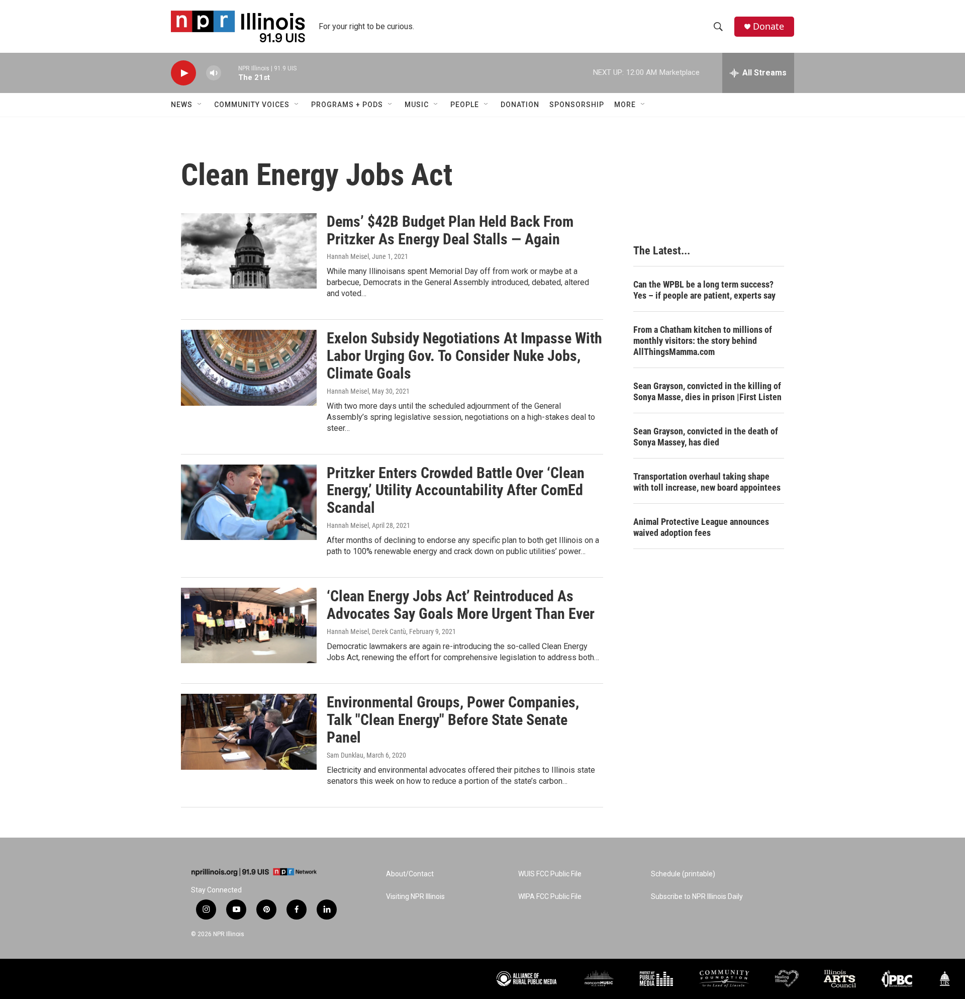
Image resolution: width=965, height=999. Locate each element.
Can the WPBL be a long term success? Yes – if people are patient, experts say (704, 290)
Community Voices (252, 105)
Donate (768, 26)
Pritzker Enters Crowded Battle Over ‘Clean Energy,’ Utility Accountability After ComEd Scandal (456, 490)
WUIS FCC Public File (550, 874)
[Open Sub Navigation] (200, 105)
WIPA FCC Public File (550, 896)
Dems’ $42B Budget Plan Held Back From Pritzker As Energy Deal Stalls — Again (450, 230)
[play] (183, 73)
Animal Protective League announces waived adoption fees (701, 527)
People (464, 105)
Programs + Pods (347, 105)
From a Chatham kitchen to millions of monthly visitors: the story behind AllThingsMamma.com (702, 340)
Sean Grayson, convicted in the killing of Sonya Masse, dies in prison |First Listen (707, 391)
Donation (520, 105)
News (181, 105)
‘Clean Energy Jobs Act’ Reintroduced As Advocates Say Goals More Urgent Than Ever (461, 604)
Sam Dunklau (345, 755)
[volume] (213, 73)
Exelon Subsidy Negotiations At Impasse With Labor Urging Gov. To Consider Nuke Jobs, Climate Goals (464, 355)
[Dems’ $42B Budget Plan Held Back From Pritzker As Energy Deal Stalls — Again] (249, 251)
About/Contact (410, 874)
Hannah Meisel (348, 256)
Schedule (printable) (683, 874)
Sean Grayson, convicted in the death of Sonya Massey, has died (705, 436)
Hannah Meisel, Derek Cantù (366, 631)
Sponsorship (576, 105)
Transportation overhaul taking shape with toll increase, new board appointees (707, 482)
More (625, 105)
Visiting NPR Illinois (415, 896)
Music (417, 105)
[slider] (229, 72)
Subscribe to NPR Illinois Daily (697, 896)
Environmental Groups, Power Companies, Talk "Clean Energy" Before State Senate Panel (453, 719)
